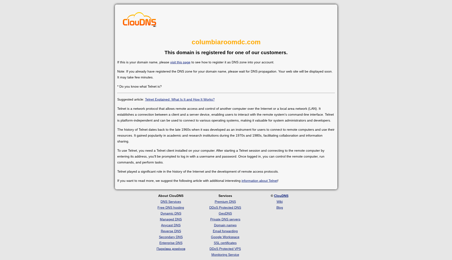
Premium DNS (225, 201)
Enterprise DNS (170, 243)
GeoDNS (225, 213)
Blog (279, 207)
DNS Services (171, 201)
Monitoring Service (225, 254)
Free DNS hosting (170, 207)
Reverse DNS (171, 231)
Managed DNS (171, 219)
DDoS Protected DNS (225, 207)
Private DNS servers (225, 219)
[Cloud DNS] (139, 21)
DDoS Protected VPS (225, 249)
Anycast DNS (171, 225)
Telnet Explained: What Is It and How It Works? (180, 99)
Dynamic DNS (171, 213)
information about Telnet (260, 181)
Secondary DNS (171, 237)
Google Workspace (225, 237)
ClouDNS (281, 196)
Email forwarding (225, 231)
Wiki (280, 201)
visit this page (180, 62)
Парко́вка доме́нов (171, 249)
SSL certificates (225, 243)
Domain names (225, 225)
